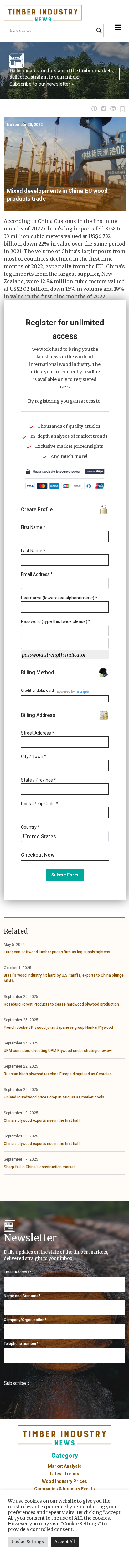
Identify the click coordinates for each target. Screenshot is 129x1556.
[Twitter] (103, 108)
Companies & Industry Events (64, 1488)
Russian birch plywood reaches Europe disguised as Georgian (58, 1074)
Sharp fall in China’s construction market (39, 1167)
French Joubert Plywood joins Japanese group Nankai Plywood (58, 1027)
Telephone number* (21, 1344)
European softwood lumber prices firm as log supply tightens (57, 952)
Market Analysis (64, 1466)
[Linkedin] (113, 108)
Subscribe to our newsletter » (41, 84)
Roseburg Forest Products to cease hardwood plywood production (61, 1004)
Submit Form (64, 874)
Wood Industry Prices (64, 1481)
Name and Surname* (22, 1296)
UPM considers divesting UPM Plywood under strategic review (58, 1051)
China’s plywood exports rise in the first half (42, 1120)
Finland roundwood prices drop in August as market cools (54, 1097)
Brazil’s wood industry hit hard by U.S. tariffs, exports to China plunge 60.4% (64, 978)
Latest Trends (64, 1473)
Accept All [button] (64, 1541)
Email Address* (17, 1272)
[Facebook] (94, 108)
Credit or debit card (37, 690)
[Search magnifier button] (99, 30)
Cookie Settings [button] (28, 1541)
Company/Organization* (25, 1320)
